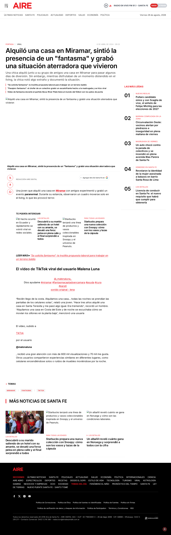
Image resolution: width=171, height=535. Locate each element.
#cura (98, 282)
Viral (137, 480)
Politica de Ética (64, 503)
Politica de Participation (96, 508)
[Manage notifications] (165, 529)
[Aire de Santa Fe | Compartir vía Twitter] (10, 178)
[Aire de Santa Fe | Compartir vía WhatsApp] (10, 192)
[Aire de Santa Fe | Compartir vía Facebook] (10, 185)
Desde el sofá (78, 480)
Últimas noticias (13, 15)
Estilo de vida (96, 480)
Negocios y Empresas (35, 484)
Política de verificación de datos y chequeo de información (61, 508)
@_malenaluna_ (62, 278)
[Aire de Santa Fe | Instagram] (24, 496)
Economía (92, 15)
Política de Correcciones (46, 503)
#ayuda (90, 282)
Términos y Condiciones (118, 508)
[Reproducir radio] (106, 6)
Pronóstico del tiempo (124, 484)
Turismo (127, 480)
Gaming (17, 484)
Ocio (52, 484)
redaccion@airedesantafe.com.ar (66, 519)
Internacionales (135, 477)
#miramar (46, 282)
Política (105, 15)
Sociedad (63, 484)
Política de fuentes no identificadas (87, 503)
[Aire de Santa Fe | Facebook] (14, 496)
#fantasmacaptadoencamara (68, 282)
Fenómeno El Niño (99, 484)
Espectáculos (34, 480)
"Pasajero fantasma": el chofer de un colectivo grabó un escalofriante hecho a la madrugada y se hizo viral (56, 88)
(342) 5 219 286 (44, 519)
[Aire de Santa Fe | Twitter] (19, 496)
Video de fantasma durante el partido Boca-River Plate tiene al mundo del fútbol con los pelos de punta (55, 92)
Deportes (70, 15)
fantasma (26, 391)
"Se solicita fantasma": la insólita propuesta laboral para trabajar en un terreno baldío (47, 85)
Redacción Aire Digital (26, 179)
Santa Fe (30, 15)
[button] (6, 5)
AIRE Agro (18, 480)
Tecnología (113, 480)
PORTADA (10, 44)
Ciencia (152, 477)
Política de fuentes (111, 503)
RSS (132, 508)
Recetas (62, 480)
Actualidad (57, 15)
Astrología (149, 480)
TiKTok (41, 391)
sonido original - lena (63, 289)
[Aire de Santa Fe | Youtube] (29, 496)
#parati (63, 286)
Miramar (11, 391)
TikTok (20, 333)
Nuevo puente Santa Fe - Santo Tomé (47, 487)
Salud (81, 15)
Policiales (42, 15)
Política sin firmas (128, 503)
